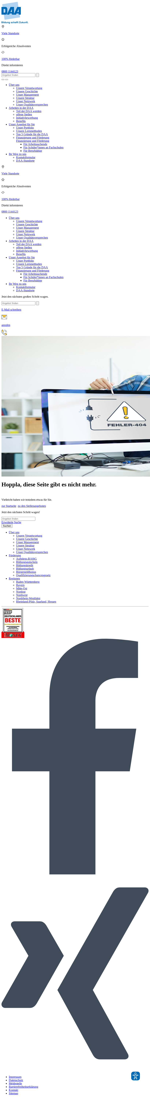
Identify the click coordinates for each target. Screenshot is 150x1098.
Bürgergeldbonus (26, 571)
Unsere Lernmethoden (29, 131)
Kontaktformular (25, 157)
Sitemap (13, 1093)
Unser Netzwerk (25, 101)
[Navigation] (6, 79)
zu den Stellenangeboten (32, 505)
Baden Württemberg (28, 581)
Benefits (21, 121)
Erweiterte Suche (11, 522)
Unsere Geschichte (27, 91)
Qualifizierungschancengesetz (33, 575)
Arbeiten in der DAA (21, 107)
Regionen (14, 578)
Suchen (7, 526)
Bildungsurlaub (25, 568)
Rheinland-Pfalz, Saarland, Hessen (36, 601)
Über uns (14, 84)
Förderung (15, 555)
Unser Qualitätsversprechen (32, 104)
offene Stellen (24, 114)
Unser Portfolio (25, 127)
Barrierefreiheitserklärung (23, 1086)
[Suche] (2, 79)
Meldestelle (15, 1083)
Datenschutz (16, 1080)
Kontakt (13, 1090)
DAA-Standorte (25, 160)
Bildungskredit (24, 565)
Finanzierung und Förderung (32, 137)
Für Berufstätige (32, 150)
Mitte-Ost (21, 588)
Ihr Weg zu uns (17, 154)
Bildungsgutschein (27, 562)
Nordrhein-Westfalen (28, 598)
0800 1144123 (9, 71)
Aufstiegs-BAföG (26, 558)
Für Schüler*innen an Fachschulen (43, 147)
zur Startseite (8, 505)
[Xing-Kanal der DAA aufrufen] (75, 1070)
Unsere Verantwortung (29, 88)
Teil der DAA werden (28, 111)
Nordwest (21, 595)
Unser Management (27, 94)
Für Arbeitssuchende (35, 144)
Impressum (15, 1076)
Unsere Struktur (25, 98)
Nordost (20, 591)
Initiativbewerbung (27, 117)
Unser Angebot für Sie (22, 124)
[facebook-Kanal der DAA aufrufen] (75, 873)
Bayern (20, 585)
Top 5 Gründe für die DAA (32, 134)
